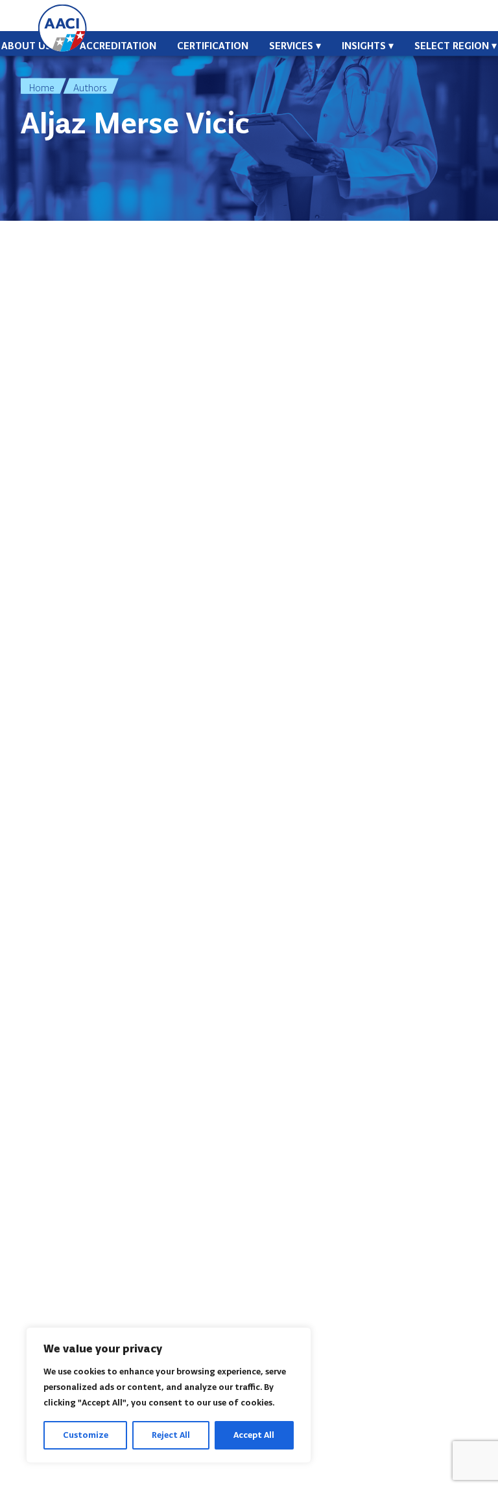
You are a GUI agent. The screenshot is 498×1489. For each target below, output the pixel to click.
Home (41, 88)
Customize (85, 1434)
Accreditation (118, 45)
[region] (168, 1395)
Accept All (253, 1434)
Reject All (171, 1434)
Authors (90, 88)
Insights (364, 45)
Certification (212, 45)
